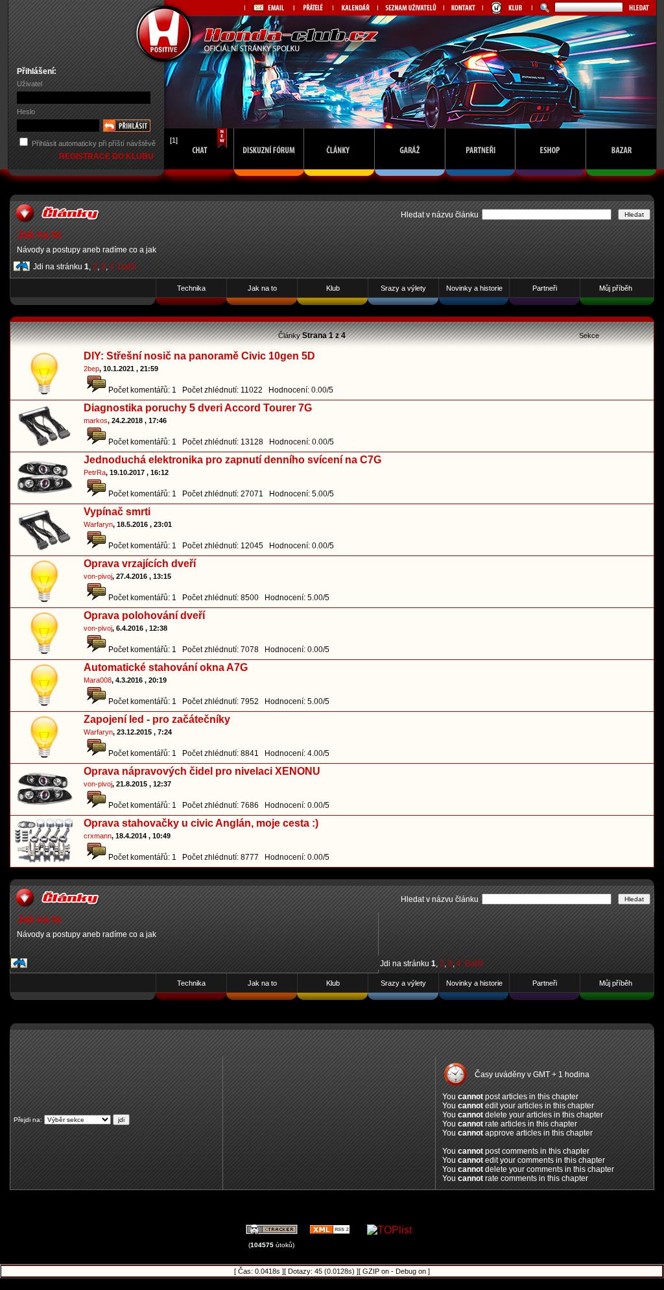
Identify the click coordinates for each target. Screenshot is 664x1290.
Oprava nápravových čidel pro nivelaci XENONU (202, 771)
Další (127, 266)
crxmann (98, 836)
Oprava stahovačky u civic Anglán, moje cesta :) (201, 823)
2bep (91, 368)
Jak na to (39, 234)
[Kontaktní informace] (463, 8)
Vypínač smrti (117, 511)
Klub (333, 288)
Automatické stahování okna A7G (166, 667)
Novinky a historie (474, 288)
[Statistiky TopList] (389, 1229)
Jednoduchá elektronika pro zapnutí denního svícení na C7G (232, 459)
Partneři (544, 288)
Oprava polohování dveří (144, 615)
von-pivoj (98, 576)
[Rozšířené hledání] (543, 8)
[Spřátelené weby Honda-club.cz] (313, 8)
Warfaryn (98, 524)
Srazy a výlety (403, 288)
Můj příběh (615, 288)
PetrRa (95, 472)
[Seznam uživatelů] (410, 8)
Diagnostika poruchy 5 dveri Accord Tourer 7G (198, 407)
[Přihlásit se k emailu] (269, 8)
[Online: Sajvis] (199, 179)
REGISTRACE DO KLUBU (107, 156)
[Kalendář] (355, 8)
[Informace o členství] (507, 8)
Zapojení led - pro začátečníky (157, 719)
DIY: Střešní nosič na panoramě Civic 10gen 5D (199, 355)
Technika (191, 288)
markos (96, 420)
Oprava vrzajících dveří (140, 563)
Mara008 (98, 680)
